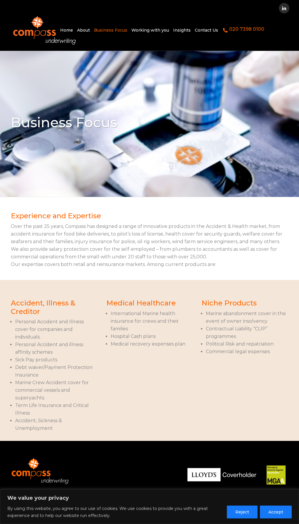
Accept (275, 512)
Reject (242, 512)
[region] (149, 506)
